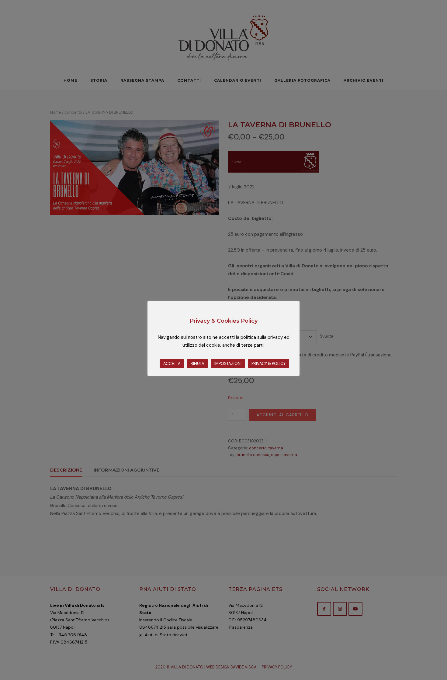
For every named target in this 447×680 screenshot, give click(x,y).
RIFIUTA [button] (197, 363)
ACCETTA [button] (172, 363)
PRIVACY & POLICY (268, 363)
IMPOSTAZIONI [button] (227, 363)
